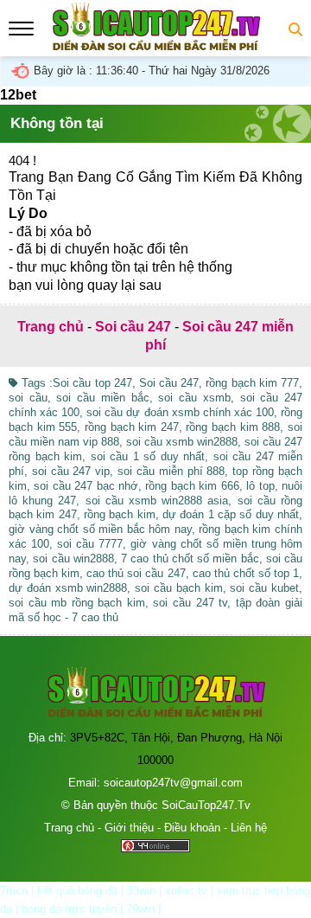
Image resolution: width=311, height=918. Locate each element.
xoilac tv (186, 890)
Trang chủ (69, 827)
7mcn (14, 890)
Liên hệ (249, 827)
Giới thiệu (129, 827)
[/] (155, 46)
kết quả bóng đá (77, 890)
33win (141, 890)
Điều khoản (192, 827)
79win (140, 908)
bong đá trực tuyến (69, 908)
